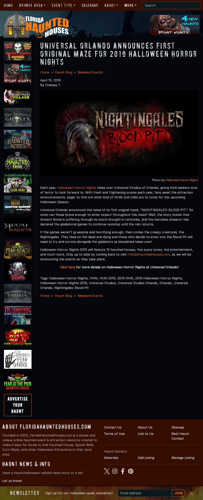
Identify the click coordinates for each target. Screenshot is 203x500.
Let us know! (12, 481)
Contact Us (113, 427)
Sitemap (177, 427)
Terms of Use (114, 434)
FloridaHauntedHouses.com (148, 254)
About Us (145, 427)
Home (8, 5)
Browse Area (31, 5)
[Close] (191, 493)
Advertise (111, 458)
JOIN (178, 493)
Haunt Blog (63, 72)
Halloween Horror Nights (182, 180)
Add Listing (146, 458)
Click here (67, 267)
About (109, 5)
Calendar (90, 5)
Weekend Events (90, 72)
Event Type (62, 5)
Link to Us (145, 434)
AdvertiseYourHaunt (18, 405)
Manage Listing (182, 458)
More (129, 5)
